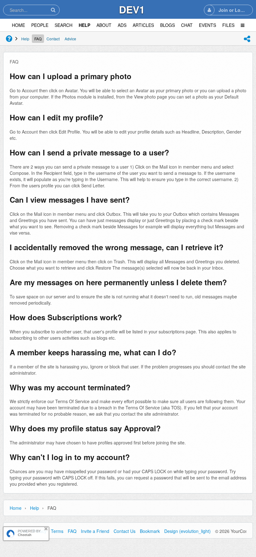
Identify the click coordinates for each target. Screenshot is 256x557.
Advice (70, 38)
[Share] (247, 38)
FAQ (38, 38)
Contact (53, 38)
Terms (57, 531)
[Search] (53, 10)
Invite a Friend (95, 531)
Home (16, 508)
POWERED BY (29, 533)
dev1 (132, 9)
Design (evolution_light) (187, 531)
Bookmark (150, 531)
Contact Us (124, 531)
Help (25, 38)
